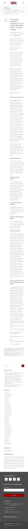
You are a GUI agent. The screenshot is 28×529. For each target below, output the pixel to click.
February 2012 (8, 426)
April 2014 (7, 392)
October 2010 (8, 433)
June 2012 (7, 420)
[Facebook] (6, 527)
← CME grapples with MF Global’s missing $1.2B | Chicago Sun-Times (14, 349)
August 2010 (7, 435)
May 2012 (7, 421)
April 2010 (7, 440)
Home (11, 9)
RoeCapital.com (8, 523)
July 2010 (7, 437)
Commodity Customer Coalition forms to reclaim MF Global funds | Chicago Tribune (17, 24)
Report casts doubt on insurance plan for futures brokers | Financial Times (14, 376)
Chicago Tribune (16, 35)
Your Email (7, 487)
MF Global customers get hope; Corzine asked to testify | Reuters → (13, 354)
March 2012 (7, 425)
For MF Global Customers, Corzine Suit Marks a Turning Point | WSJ (13, 385)
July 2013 (7, 398)
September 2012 (8, 415)
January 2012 (7, 428)
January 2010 (7, 443)
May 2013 (7, 401)
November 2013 (8, 394)
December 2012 (8, 409)
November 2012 (8, 411)
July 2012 (7, 418)
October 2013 (8, 396)
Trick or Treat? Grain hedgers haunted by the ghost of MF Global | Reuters (14, 379)
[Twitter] (5, 527)
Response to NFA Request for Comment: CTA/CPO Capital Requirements (14, 373)
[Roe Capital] (14, 4)
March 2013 (7, 404)
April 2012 (7, 423)
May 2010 (7, 438)
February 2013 (8, 406)
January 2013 (7, 408)
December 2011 (8, 430)
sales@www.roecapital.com (15, 512)
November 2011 (8, 432)
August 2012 (7, 416)
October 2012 (8, 413)
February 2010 (8, 442)
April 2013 (7, 403)
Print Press (16, 9)
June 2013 (7, 399)
